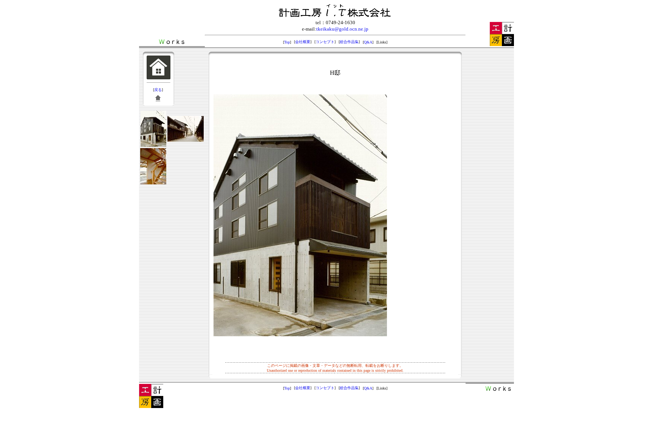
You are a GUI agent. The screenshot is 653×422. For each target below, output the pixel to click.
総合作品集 (349, 42)
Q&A (368, 42)
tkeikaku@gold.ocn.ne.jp (342, 29)
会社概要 (302, 42)
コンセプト (325, 42)
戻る (158, 90)
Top (287, 42)
